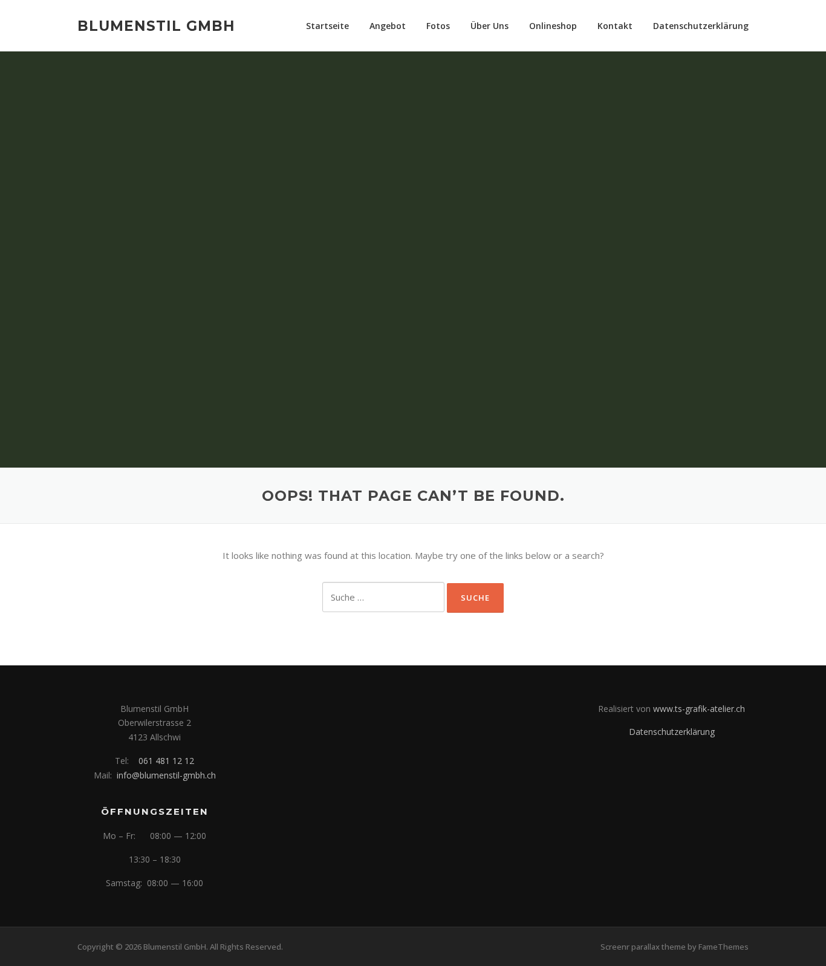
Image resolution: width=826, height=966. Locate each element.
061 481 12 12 (166, 760)
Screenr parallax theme (643, 946)
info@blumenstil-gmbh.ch (166, 775)
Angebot (387, 25)
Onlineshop (553, 25)
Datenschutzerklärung (701, 25)
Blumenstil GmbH (156, 25)
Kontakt (615, 25)
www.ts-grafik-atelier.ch (699, 708)
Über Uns (489, 25)
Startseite (327, 25)
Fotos (438, 25)
